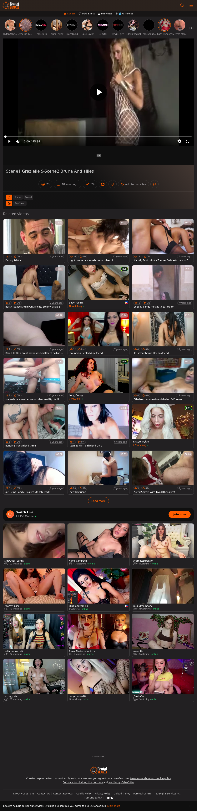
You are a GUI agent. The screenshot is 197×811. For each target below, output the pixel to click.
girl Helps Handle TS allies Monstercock (27, 492)
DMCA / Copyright (23, 793)
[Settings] (179, 141)
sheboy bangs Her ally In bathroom (154, 306)
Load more (98, 501)
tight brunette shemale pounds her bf (91, 260)
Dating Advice (13, 260)
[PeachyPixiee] (34, 590)
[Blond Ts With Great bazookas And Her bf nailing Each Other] (34, 333)
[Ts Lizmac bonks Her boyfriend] (163, 333)
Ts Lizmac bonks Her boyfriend (151, 353)
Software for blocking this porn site (83, 782)
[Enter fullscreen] (188, 141)
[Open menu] (191, 5)
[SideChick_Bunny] (34, 544)
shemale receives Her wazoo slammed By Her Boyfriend (34, 399)
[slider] (98, 136)
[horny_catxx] (34, 680)
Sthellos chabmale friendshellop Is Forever (158, 399)
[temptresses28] (98, 680)
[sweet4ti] (163, 635)
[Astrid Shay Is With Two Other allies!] (163, 472)
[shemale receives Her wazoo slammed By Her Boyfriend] (34, 380)
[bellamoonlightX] (34, 635)
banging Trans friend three (20, 445)
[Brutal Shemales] (10, 5)
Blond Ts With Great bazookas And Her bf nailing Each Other (33, 353)
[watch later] (8, 224)
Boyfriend (20, 203)
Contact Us (43, 793)
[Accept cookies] (190, 806)
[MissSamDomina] (98, 590)
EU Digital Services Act (167, 793)
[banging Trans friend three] (34, 426)
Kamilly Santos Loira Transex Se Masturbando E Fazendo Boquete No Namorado (162, 260)
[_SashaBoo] (163, 680)
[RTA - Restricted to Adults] (110, 798)
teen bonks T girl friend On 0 (86, 445)
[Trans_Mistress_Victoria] (98, 635)
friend (28, 197)
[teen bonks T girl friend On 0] (98, 426)
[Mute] (18, 141)
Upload (118, 793)
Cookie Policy (84, 793)
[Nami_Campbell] (98, 544)
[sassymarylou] (163, 426)
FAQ (127, 793)
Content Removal (63, 793)
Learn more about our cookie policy (150, 778)
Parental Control (142, 793)
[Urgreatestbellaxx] (163, 544)
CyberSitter (127, 782)
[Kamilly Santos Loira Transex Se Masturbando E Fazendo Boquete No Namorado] (163, 241)
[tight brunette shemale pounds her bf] (98, 241)
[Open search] (182, 5)
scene (18, 197)
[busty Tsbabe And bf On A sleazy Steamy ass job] (34, 287)
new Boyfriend (78, 492)
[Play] (98, 92)
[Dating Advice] (34, 241)
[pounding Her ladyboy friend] (98, 333)
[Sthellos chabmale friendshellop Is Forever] (163, 380)
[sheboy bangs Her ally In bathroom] (163, 287)
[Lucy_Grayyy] (98, 380)
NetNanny (114, 782)
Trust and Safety (92, 797)
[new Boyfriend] (98, 472)
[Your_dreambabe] (163, 590)
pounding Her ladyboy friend (86, 353)
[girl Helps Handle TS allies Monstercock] (34, 472)
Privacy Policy (102, 793)
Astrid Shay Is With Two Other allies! (154, 492)
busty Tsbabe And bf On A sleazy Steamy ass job (32, 306)
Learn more (113, 806)
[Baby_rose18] (98, 287)
